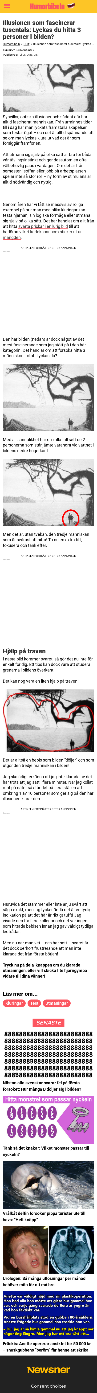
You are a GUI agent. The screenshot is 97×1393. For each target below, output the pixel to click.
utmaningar (56, 1003)
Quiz (26, 44)
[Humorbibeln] (48, 6)
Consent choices (48, 1386)
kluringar (14, 1003)
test (34, 1003)
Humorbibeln (11, 44)
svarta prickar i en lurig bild (43, 226)
